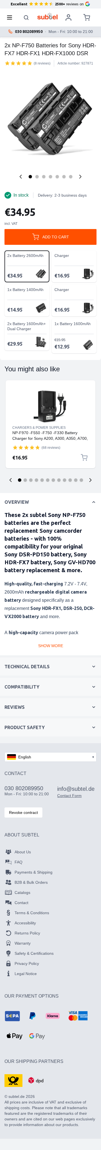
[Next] (80, 176)
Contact (21, 902)
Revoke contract (23, 812)
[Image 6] (64, 176)
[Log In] (68, 17)
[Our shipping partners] (13, 1080)
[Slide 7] (53, 480)
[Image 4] (50, 176)
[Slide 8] (59, 480)
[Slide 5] (42, 480)
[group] (18, 63)
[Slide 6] (47, 480)
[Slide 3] (31, 480)
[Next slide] (90, 480)
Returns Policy (27, 933)
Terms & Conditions (32, 913)
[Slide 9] (64, 480)
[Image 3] (43, 176)
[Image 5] (57, 176)
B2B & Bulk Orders (31, 882)
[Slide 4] (36, 480)
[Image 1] (30, 176)
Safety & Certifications (34, 953)
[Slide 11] (76, 480)
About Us (23, 852)
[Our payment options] (12, 1016)
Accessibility (25, 923)
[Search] (26, 17)
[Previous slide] (10, 480)
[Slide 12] (81, 480)
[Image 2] (37, 176)
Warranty (23, 943)
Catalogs (22, 892)
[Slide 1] (19, 480)
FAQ (18, 862)
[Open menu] (11, 17)
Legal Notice (26, 973)
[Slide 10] (70, 480)
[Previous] (21, 176)
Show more (50, 645)
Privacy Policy (27, 963)
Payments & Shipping (33, 872)
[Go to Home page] (47, 16)
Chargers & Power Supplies (39, 428)
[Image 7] (70, 176)
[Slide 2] (25, 480)
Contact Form (69, 795)
